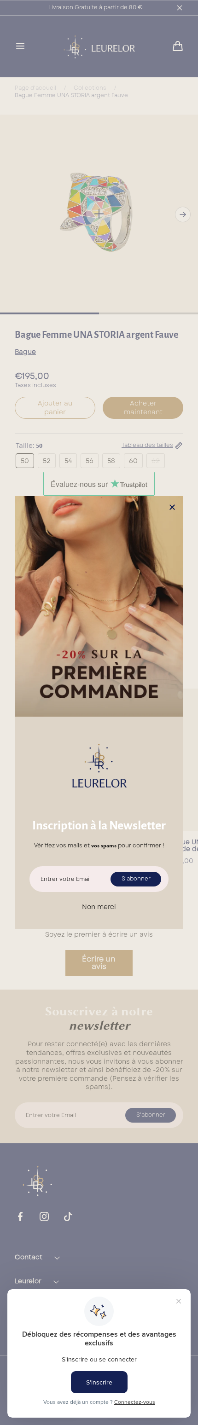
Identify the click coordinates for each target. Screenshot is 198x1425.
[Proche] (172, 508)
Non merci (99, 906)
